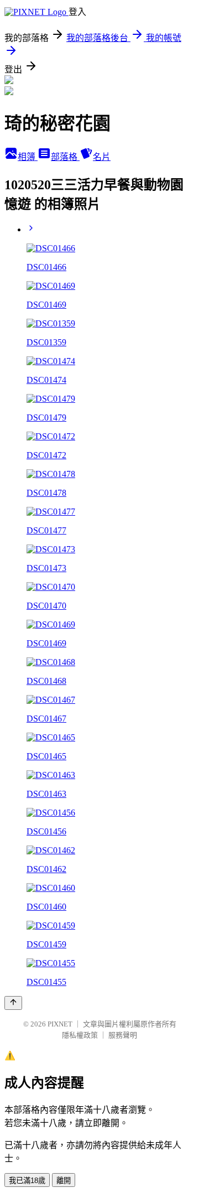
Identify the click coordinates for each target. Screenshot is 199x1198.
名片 (102, 157)
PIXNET (60, 1024)
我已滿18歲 (27, 1180)
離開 (63, 1180)
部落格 (65, 157)
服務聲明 (122, 1035)
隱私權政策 (80, 1035)
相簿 (28, 157)
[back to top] (13, 1003)
